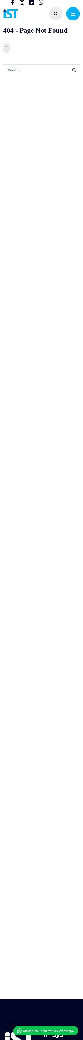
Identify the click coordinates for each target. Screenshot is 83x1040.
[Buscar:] (41, 70)
